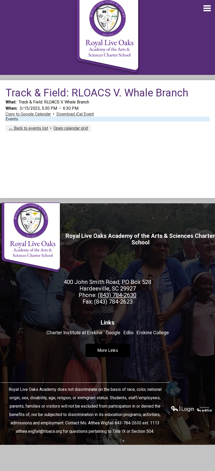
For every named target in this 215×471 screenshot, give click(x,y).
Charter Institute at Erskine (74, 332)
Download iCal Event (75, 114)
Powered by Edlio (204, 409)
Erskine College (153, 332)
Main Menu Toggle (207, 8)
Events (12, 119)
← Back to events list (28, 128)
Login (182, 409)
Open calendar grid (70, 128)
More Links (107, 350)
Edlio (128, 332)
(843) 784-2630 (117, 295)
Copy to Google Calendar (28, 114)
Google (113, 332)
